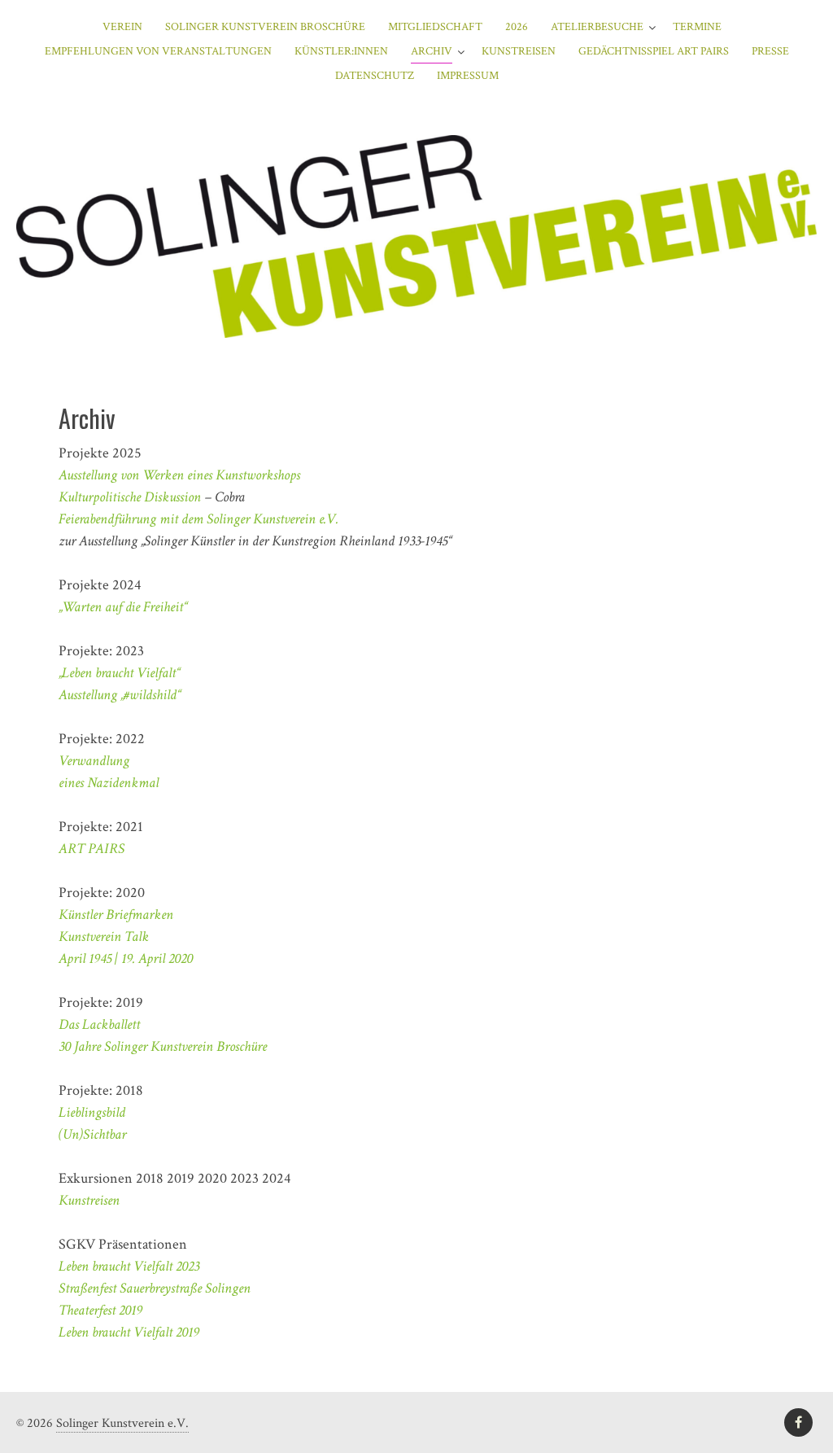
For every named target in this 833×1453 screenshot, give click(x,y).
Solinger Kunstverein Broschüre (265, 27)
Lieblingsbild (92, 1112)
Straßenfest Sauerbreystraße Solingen (155, 1288)
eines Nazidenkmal (109, 782)
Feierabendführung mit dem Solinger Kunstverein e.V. (198, 519)
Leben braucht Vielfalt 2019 (129, 1332)
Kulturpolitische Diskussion (130, 497)
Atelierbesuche (597, 27)
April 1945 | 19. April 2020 (126, 958)
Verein (122, 27)
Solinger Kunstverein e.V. (122, 1423)
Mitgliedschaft (435, 27)
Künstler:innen (341, 51)
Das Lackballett (99, 1024)
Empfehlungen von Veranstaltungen (158, 51)
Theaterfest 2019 (100, 1310)
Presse (770, 51)
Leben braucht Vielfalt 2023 (129, 1266)
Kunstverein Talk (104, 936)
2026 (516, 27)
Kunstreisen (519, 51)
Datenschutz (374, 75)
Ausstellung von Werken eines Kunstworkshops (179, 475)
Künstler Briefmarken (116, 914)
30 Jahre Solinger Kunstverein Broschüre (163, 1046)
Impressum (468, 75)
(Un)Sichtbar (92, 1134)
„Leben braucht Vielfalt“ (120, 672)
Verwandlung (94, 760)
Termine (697, 27)
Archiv (431, 51)
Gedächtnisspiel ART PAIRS (653, 51)
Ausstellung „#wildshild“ (120, 694)
